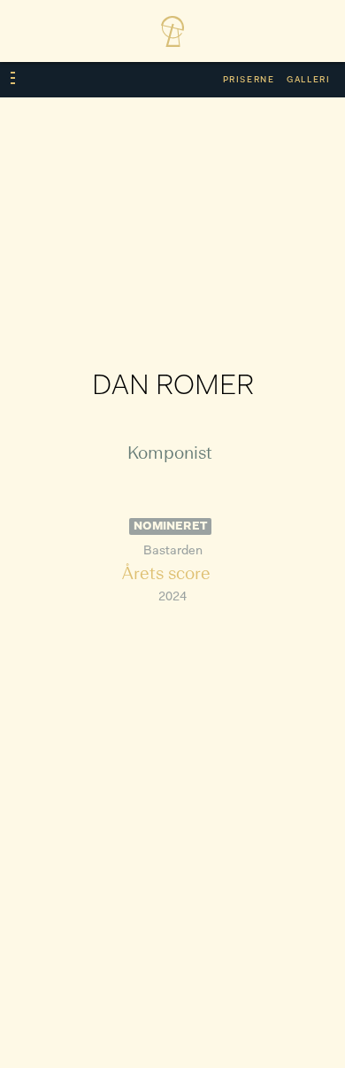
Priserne (249, 80)
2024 (172, 597)
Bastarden (173, 551)
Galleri (308, 80)
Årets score (166, 575)
